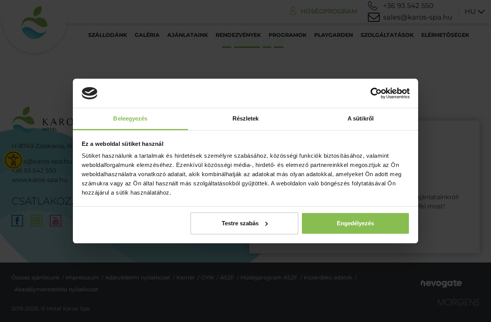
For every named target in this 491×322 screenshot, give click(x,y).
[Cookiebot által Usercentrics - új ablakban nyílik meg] (376, 93)
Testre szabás (240, 223)
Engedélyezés (355, 223)
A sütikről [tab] (361, 118)
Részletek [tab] (245, 118)
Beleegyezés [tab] (130, 118)
